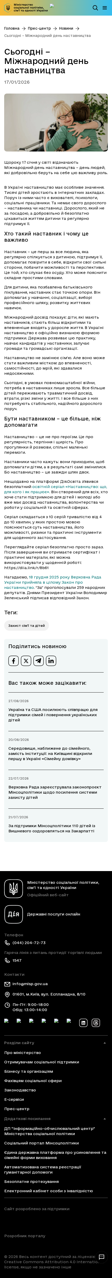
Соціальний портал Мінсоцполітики (41, 1143)
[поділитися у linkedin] (51, 661)
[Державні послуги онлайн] (54, 8)
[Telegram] (33, 1023)
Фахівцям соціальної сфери (33, 1080)
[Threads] (96, 1023)
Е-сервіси (14, 1099)
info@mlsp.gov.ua (30, 983)
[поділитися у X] (26, 661)
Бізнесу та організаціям (28, 1071)
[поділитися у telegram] (38, 661)
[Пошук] (95, 8)
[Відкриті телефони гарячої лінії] (101, 1257)
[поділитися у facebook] (13, 661)
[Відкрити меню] (105, 8)
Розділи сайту (19, 1042)
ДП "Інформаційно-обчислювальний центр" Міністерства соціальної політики (49, 1131)
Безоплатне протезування (31, 1181)
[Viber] (71, 1023)
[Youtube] (58, 1023)
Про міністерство (22, 1052)
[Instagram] (46, 1023)
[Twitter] (21, 1023)
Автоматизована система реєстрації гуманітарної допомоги (42, 1169)
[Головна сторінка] (26, 7)
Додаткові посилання (27, 1118)
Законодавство (20, 1090)
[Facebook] (8, 1023)
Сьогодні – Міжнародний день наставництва (47, 36)
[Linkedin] (83, 1023)
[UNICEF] (37, 1221)
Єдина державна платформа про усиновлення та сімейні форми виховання (55, 1155)
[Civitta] (24, 1245)
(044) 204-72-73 (29, 942)
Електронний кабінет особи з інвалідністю (48, 1191)
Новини (66, 28)
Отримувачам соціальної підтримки (41, 1062)
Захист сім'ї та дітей (26, 625)
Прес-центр (39, 28)
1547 (17, 960)
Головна (12, 28)
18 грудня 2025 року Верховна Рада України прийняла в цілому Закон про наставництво (52, 582)
